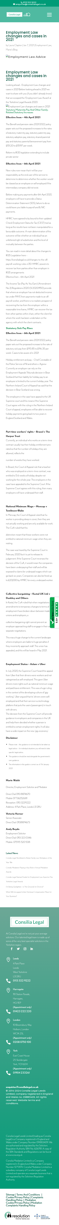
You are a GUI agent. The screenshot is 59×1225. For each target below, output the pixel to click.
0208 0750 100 (22, 1041)
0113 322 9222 (22, 980)
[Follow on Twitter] (18, 949)
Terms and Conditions (28, 1194)
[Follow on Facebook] (11, 949)
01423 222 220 (22, 1011)
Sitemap (10, 1194)
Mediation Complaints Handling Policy (24, 1204)
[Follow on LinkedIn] (31, 949)
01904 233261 (21, 1072)
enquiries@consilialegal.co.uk (22, 1086)
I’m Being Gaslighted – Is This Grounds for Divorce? (25, 887)
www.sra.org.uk (15, 1154)
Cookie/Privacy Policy (17, 1197)
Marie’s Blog (11, 49)
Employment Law (43, 45)
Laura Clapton (15, 45)
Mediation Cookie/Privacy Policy (21, 1201)
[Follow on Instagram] (25, 949)
